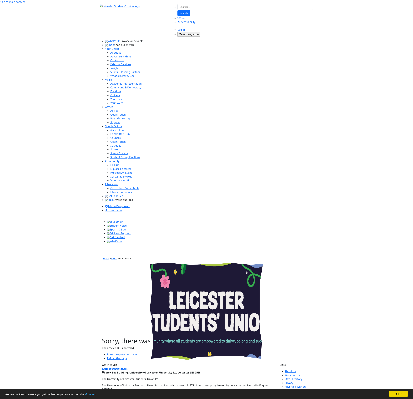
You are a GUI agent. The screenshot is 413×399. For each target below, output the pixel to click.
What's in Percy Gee (122, 76)
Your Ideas (116, 99)
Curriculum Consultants (124, 188)
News (114, 258)
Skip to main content (12, 2)
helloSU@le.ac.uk (116, 368)
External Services (120, 64)
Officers (115, 95)
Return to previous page (122, 354)
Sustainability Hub (121, 176)
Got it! (398, 394)
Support (115, 122)
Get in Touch (118, 114)
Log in (181, 29)
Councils (115, 138)
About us (115, 52)
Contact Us (117, 60)
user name (115, 210)
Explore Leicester (120, 169)
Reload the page (117, 358)
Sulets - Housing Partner (125, 72)
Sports (114, 149)
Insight (114, 68)
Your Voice (116, 103)
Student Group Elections (125, 157)
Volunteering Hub (121, 180)
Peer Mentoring (120, 118)
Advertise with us (120, 56)
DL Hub (114, 165)
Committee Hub (120, 134)
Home (106, 258)
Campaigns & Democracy (125, 87)
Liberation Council (121, 192)
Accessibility (188, 22)
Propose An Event (121, 172)
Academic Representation (126, 83)
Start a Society (119, 153)
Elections (115, 91)
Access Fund (117, 130)
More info (90, 394)
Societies (115, 145)
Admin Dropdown (119, 206)
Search (184, 18)
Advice (114, 111)
